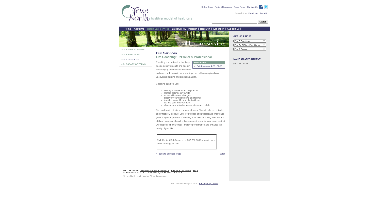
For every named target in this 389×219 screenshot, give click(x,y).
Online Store (207, 7)
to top (222, 153)
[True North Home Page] (157, 20)
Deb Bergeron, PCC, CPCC (209, 66)
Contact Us (252, 7)
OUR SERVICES (131, 59)
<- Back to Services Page (168, 153)
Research (205, 29)
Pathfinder (253, 13)
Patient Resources (223, 7)
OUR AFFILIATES (131, 54)
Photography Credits (208, 183)
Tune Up (264, 13)
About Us (139, 29)
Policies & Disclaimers (181, 170)
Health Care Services (158, 29)
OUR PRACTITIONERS (134, 49)
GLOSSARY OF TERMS (134, 64)
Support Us (233, 29)
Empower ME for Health (184, 29)
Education (218, 29)
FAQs (195, 170)
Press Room (239, 7)
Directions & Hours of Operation (154, 170)
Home (128, 29)
